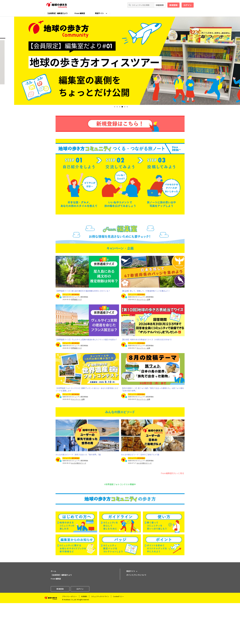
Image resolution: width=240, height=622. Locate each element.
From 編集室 (80, 13)
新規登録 (173, 5)
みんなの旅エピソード (78, 463)
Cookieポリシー (118, 596)
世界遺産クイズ (76, 299)
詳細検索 (160, 5)
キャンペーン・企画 (143, 299)
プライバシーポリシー (69, 596)
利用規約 (84, 596)
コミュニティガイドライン (100, 596)
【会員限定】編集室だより (57, 13)
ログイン (188, 5)
